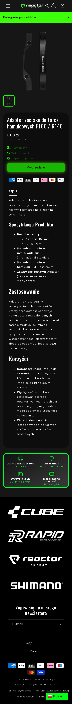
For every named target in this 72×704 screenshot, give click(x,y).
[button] (8, 6)
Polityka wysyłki (25, 696)
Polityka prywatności (19, 690)
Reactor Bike (32, 679)
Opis (13, 191)
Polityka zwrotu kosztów (42, 684)
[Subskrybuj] (59, 624)
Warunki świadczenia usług (52, 690)
